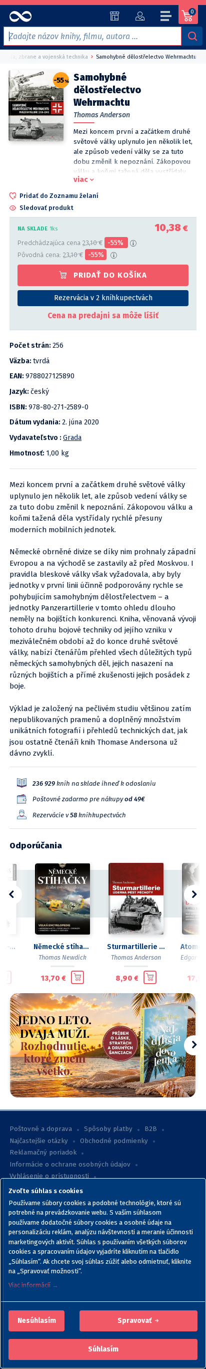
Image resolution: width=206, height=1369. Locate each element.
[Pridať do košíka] (77, 978)
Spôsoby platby (108, 1129)
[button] (36, 1320)
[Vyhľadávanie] (192, 36)
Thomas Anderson (102, 115)
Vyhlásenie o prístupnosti (49, 1176)
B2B (150, 1129)
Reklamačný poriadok (43, 1153)
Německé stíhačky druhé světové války (62, 947)
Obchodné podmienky (114, 1141)
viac (81, 179)
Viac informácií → (33, 1285)
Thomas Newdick (62, 957)
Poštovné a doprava (41, 1129)
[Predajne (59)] (115, 16)
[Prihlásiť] (140, 16)
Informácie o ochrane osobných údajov (70, 1165)
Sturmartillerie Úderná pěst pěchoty (135, 947)
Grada (72, 437)
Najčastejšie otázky (39, 1141)
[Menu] (166, 18)
